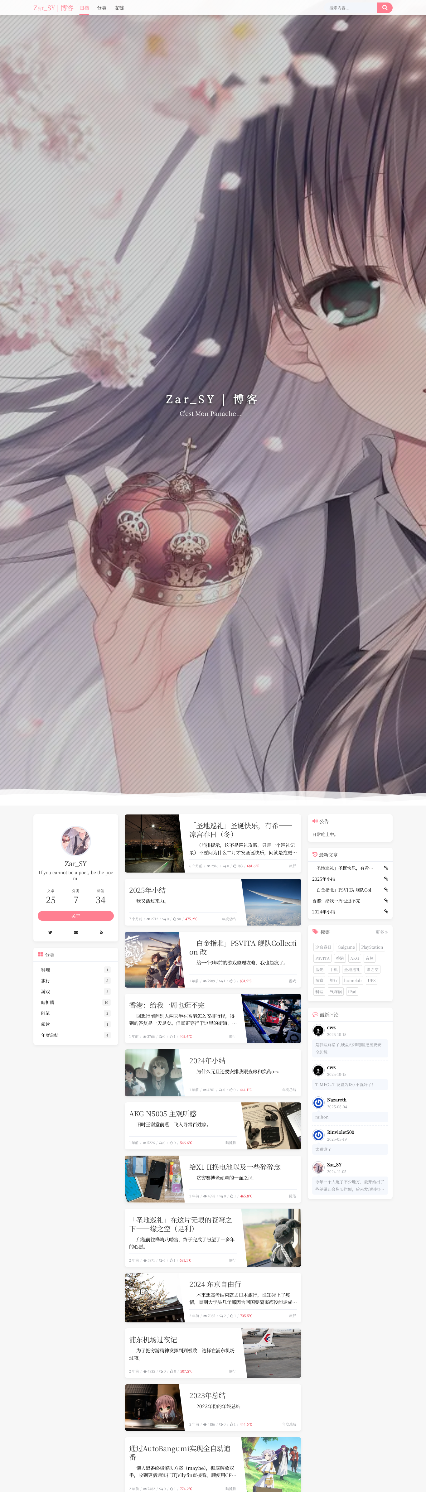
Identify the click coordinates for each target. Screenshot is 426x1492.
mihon (322, 1117)
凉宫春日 (323, 947)
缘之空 (372, 969)
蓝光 (319, 969)
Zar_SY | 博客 (53, 7)
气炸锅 (336, 991)
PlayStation (372, 947)
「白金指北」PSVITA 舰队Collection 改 (243, 947)
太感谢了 (323, 1150)
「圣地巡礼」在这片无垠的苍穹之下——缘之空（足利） (180, 1224)
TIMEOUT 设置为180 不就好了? (344, 1085)
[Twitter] (50, 932)
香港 (340, 958)
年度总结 (229, 918)
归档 (84, 7)
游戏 (292, 980)
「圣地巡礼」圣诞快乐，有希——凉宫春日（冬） (241, 829)
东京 (319, 981)
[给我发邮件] (76, 932)
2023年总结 (207, 1395)
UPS (371, 981)
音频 (369, 958)
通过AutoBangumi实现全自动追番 (179, 1452)
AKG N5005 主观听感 (162, 1113)
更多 (379, 932)
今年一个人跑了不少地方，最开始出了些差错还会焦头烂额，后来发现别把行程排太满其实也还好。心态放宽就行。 (349, 1186)
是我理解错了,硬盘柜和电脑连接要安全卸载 (348, 1048)
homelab (352, 981)
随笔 (292, 1195)
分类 (101, 7)
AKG (354, 958)
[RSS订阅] (101, 932)
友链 (119, 7)
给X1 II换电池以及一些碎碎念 (235, 1167)
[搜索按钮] (385, 7)
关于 (75, 916)
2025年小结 (147, 890)
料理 (319, 991)
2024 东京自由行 (215, 1284)
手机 (334, 969)
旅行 (292, 865)
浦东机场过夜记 (153, 1339)
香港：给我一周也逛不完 (167, 1005)
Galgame (346, 947)
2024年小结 (207, 1060)
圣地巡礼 (352, 969)
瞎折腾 (230, 1142)
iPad (352, 991)
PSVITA (322, 958)
